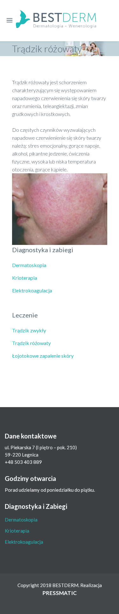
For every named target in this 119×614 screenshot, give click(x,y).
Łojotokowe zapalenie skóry (43, 356)
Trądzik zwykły (29, 330)
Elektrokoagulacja (32, 290)
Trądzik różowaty (31, 343)
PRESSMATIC (60, 593)
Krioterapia (24, 278)
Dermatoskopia (29, 265)
